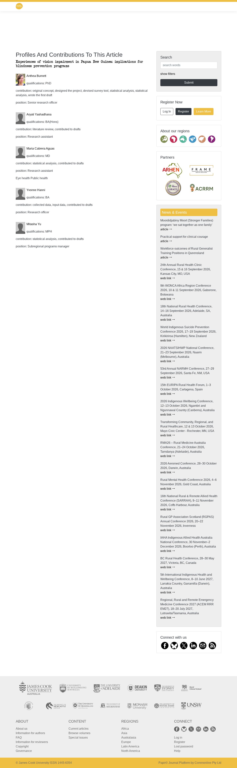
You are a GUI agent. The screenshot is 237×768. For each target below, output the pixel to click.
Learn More (203, 111)
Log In (167, 111)
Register (183, 111)
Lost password (183, 746)
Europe (126, 742)
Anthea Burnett (36, 75)
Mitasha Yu (33, 224)
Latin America (130, 746)
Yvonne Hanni (35, 190)
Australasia (128, 737)
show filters (167, 73)
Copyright (22, 746)
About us (21, 728)
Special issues (78, 737)
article (164, 229)
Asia (124, 733)
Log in (178, 737)
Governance (24, 750)
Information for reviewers (32, 742)
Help (177, 750)
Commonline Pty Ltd (208, 762)
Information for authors (30, 733)
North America (130, 750)
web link (166, 278)
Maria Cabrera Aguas (40, 148)
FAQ (19, 737)
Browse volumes (79, 733)
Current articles (79, 728)
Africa (125, 728)
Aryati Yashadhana (38, 114)
